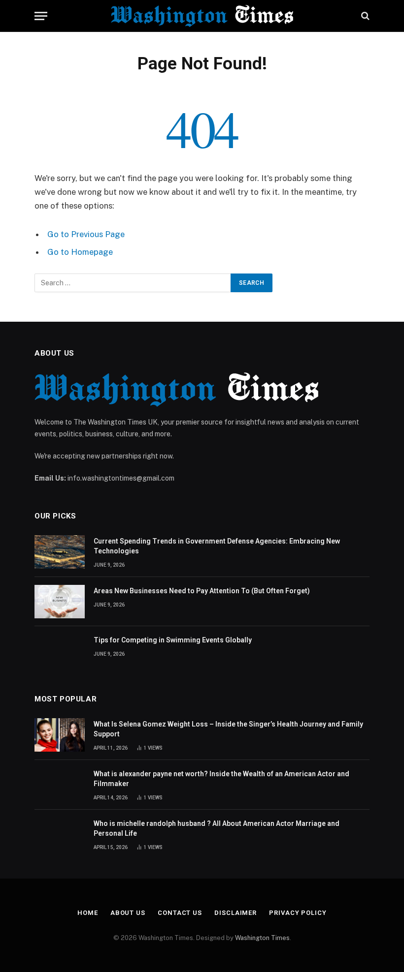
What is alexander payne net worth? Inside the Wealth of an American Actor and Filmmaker (221, 779)
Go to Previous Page (86, 234)
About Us (127, 912)
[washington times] (202, 16)
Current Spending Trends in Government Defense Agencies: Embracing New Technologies (217, 546)
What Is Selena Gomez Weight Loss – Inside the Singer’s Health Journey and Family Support (228, 729)
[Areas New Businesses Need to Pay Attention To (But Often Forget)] (59, 601)
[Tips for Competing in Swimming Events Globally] (59, 651)
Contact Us (180, 912)
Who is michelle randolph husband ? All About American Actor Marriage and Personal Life (216, 828)
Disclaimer (235, 912)
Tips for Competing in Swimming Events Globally (173, 640)
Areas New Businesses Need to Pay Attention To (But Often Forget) (202, 591)
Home (87, 912)
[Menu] (40, 16)
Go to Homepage (80, 252)
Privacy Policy (298, 912)
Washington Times (262, 938)
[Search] (364, 16)
